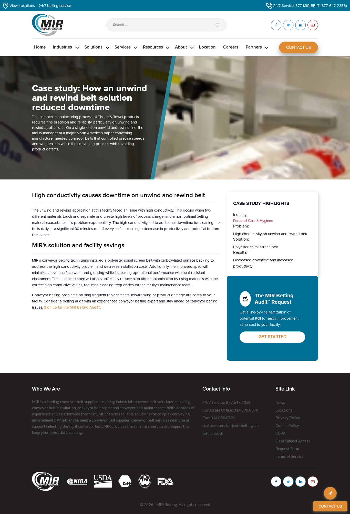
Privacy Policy (287, 417)
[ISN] (125, 481)
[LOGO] (144, 481)
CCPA (280, 433)
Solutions (93, 47)
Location (207, 47)
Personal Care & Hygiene (253, 220)
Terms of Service (289, 456)
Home (40, 47)
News (280, 402)
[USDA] (103, 481)
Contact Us (298, 47)
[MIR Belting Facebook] (276, 481)
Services (123, 47)
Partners (254, 47)
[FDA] (166, 481)
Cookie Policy (287, 425)
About (181, 47)
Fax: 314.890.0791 (218, 417)
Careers (230, 47)
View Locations (22, 5)
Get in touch (212, 433)
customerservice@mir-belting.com (231, 425)
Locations (283, 410)
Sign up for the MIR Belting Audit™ (72, 307)
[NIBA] (77, 481)
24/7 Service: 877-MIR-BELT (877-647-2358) (310, 5)
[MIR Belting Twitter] (288, 481)
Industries (62, 47)
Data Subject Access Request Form (292, 445)
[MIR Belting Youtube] (312, 481)
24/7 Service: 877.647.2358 (226, 402)
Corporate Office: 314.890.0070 (230, 410)
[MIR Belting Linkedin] (300, 481)
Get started (272, 337)
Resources (153, 47)
